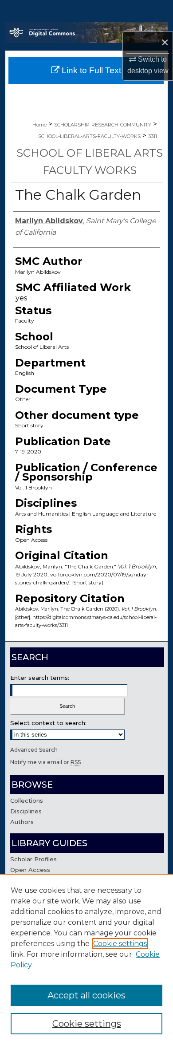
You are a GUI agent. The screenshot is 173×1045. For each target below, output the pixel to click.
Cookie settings (120, 943)
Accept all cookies (86, 995)
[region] (86, 959)
